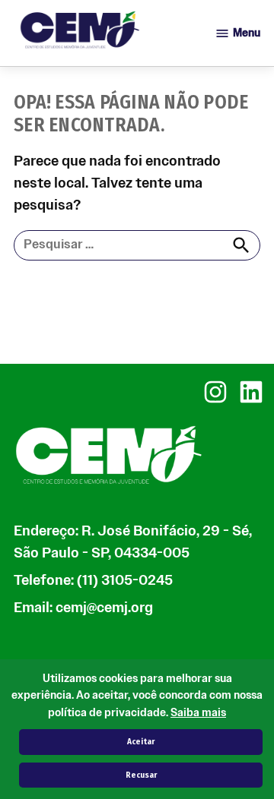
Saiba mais (198, 713)
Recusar (141, 775)
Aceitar (141, 742)
